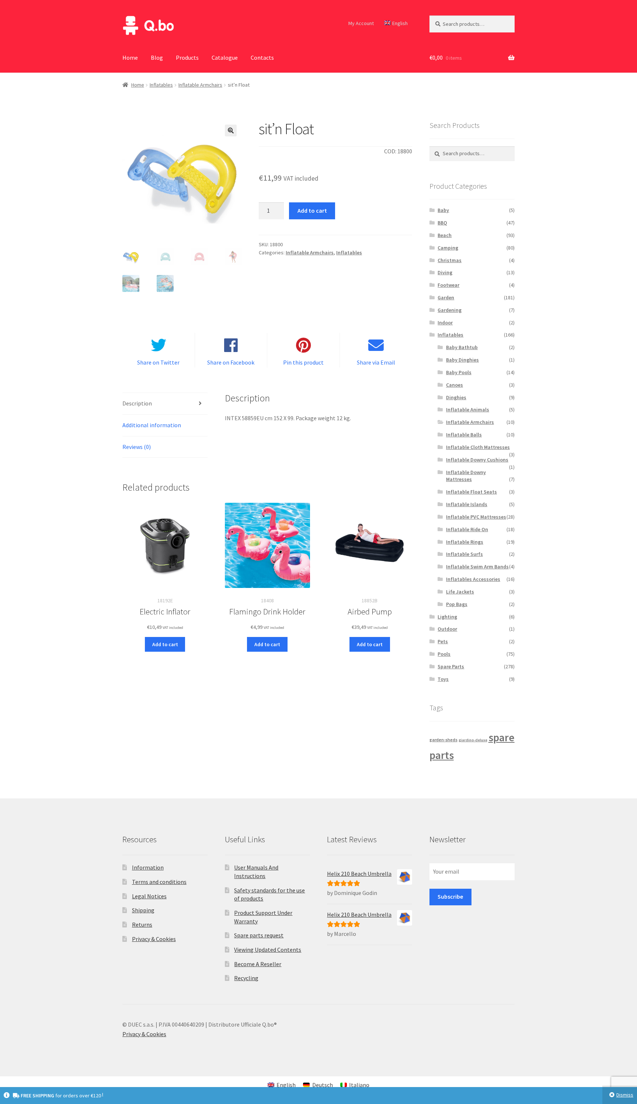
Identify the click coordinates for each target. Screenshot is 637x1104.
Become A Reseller (257, 964)
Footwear (448, 285)
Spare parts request (258, 935)
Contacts (262, 57)
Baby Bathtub (462, 347)
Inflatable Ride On (467, 529)
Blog (157, 57)
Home (130, 57)
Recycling (246, 978)
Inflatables (161, 84)
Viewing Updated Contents (267, 949)
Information (148, 867)
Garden (446, 297)
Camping (448, 247)
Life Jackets (460, 591)
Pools (444, 654)
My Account (361, 23)
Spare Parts (451, 666)
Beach (445, 235)
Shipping (143, 910)
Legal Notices (149, 896)
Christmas (450, 260)
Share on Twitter (158, 362)
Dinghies (456, 397)
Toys (443, 679)
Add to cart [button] (165, 644)
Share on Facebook (230, 362)
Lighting (447, 616)
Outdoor (447, 629)
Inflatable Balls (464, 434)
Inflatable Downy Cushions (477, 459)
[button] (231, 130)
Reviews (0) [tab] (136, 446)
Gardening (450, 310)
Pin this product (303, 362)
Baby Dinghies (462, 359)
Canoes (454, 385)
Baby (443, 210)
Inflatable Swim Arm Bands (477, 566)
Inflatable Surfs (464, 554)
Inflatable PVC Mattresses (476, 516)
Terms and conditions (159, 881)
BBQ (442, 222)
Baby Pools (458, 372)
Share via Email (376, 362)
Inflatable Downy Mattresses (466, 476)
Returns (142, 924)
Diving (445, 272)
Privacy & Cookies (154, 939)
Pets (443, 641)
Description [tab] (137, 403)
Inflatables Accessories (473, 579)
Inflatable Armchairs (200, 84)
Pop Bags (456, 604)
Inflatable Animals (467, 409)
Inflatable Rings (464, 542)
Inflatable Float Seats (471, 491)
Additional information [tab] (151, 425)
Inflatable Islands (466, 504)
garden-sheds (443, 739)
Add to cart (312, 210)
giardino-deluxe (473, 740)
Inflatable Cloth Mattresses (478, 447)
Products (187, 57)
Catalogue (225, 57)
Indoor (445, 322)
